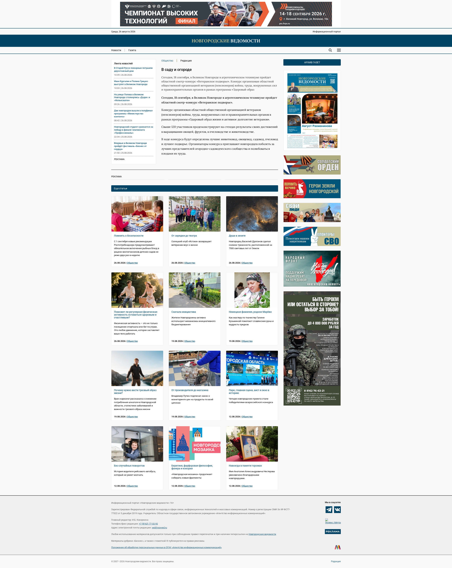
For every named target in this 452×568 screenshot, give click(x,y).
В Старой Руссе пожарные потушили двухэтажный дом (133, 69)
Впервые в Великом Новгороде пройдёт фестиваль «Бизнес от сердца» (130, 146)
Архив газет (312, 62)
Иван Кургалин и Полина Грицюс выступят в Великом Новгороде (131, 83)
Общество (167, 60)
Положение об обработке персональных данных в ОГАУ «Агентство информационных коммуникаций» (166, 547)
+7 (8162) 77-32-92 (148, 523)
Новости (116, 50)
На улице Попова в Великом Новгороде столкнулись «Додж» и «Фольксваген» (132, 97)
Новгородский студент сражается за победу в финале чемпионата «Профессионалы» (133, 130)
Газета (132, 50)
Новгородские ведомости (262, 534)
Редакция (336, 561)
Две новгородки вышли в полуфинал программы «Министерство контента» (133, 113)
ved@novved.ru (159, 527)
